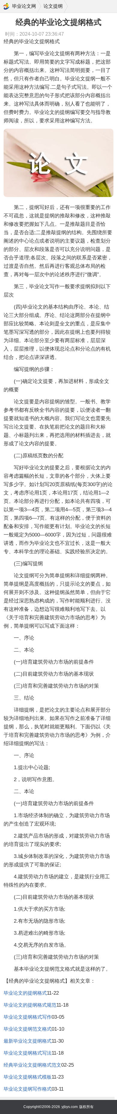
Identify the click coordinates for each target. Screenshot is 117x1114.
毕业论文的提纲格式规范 (30, 1005)
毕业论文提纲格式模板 (28, 1077)
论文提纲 (53, 6)
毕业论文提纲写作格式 (28, 1089)
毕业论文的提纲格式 (25, 993)
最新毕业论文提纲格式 (28, 1041)
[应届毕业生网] (6, 6)
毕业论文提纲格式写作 (28, 1017)
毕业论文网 (24, 6)
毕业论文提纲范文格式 (28, 1029)
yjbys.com (70, 1107)
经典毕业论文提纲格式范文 (32, 1065)
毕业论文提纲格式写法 (28, 1053)
